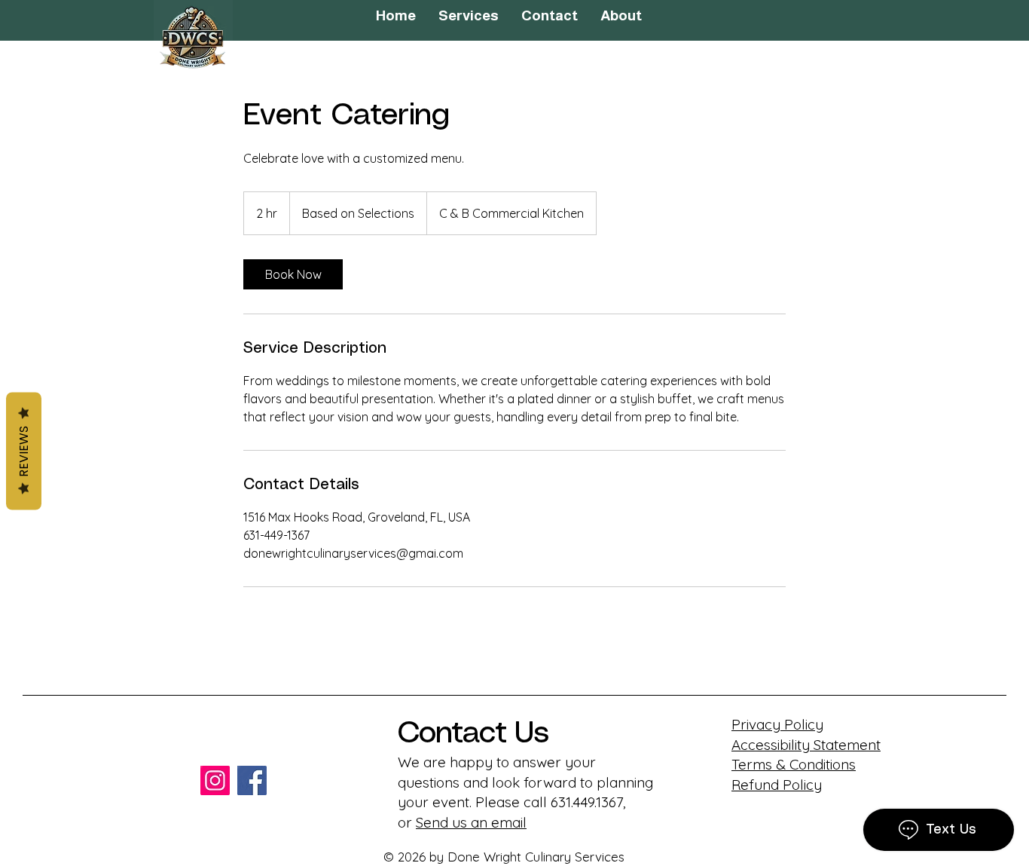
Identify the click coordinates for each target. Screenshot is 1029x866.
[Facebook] (252, 780)
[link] (293, 274)
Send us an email (471, 822)
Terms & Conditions (793, 764)
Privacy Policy (777, 724)
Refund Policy (776, 785)
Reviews (23, 450)
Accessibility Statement (806, 745)
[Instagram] (215, 780)
